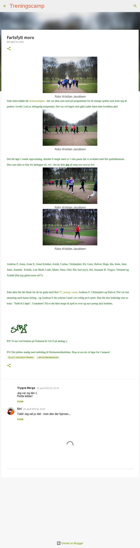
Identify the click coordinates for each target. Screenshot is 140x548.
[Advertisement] (70, 506)
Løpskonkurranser (48, 357)
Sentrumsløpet (37, 100)
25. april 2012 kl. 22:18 (48, 388)
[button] (9, 49)
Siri (19, 408)
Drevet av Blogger (72, 543)
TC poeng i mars (68, 292)
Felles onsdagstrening (21, 357)
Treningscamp (27, 6)
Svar (20, 401)
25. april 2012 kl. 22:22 (34, 409)
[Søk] (49, 6)
